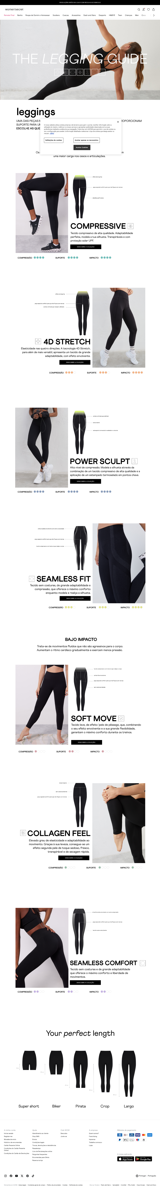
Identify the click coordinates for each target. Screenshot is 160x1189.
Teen (120, 15)
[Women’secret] (14, 9)
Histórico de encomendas (13, 1142)
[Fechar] (118, 122)
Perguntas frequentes (39, 1154)
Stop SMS (35, 1136)
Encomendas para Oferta (40, 1157)
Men (137, 15)
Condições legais (38, 1142)
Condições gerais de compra (36, 1185)
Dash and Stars (90, 15)
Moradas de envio (10, 1139)
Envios (34, 1139)
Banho (19, 15)
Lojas (91, 1145)
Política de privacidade (54, 1185)
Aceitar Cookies (82, 147)
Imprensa (92, 1139)
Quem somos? (94, 1133)
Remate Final (9, 15)
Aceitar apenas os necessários (86, 140)
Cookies (64, 1185)
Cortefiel (123, 1185)
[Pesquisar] (139, 9)
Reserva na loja (37, 1160)
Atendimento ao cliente (40, 1133)
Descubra (64, 1133)
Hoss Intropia (141, 1185)
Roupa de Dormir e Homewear (38, 15)
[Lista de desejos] (148, 9)
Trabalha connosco (95, 1142)
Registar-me (8, 1136)
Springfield (116, 1185)
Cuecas (66, 15)
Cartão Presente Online (12, 1145)
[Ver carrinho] (153, 9)
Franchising (93, 1136)
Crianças (128, 15)
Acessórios (76, 15)
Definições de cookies (75, 1185)
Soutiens (56, 15)
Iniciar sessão (8, 1133)
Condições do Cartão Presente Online (14, 1149)
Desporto (102, 15)
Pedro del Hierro (106, 1185)
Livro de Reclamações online (42, 1151)
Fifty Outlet (131, 1185)
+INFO (52, 133)
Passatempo (36, 1148)
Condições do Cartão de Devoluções (16, 1153)
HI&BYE (112, 15)
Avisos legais (22, 1185)
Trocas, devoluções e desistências (44, 1145)
